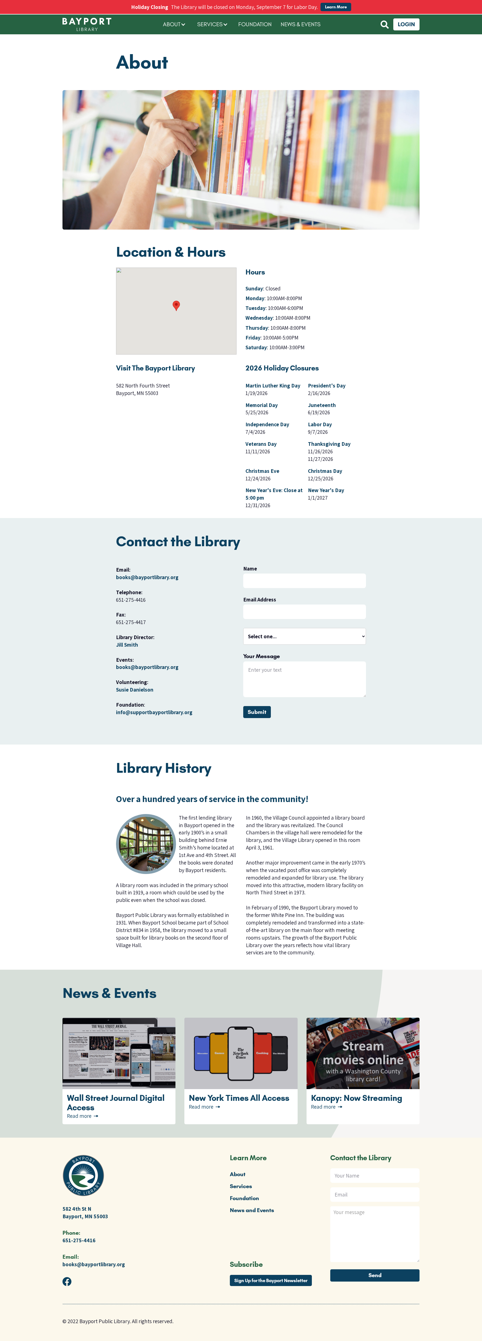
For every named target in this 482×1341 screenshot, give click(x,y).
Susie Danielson (134, 689)
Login (406, 24)
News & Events (300, 24)
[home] (109, 24)
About (237, 1174)
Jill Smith (127, 644)
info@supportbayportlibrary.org (154, 712)
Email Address (259, 599)
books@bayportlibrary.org (147, 577)
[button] (174, 24)
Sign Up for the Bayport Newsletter (270, 1280)
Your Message (261, 656)
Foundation (255, 24)
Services (241, 1186)
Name (250, 568)
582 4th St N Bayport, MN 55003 (85, 1212)
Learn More (336, 6)
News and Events (252, 1210)
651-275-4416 (78, 1240)
